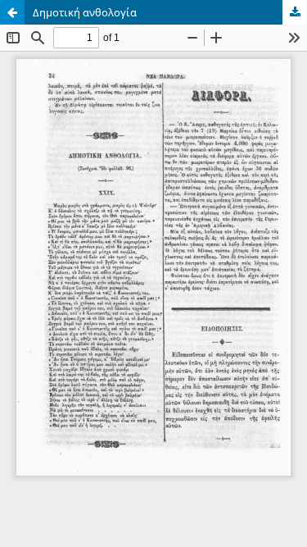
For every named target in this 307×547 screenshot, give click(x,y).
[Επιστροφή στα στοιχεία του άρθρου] (12, 12)
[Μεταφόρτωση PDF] (294, 12)
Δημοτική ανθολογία (85, 12)
